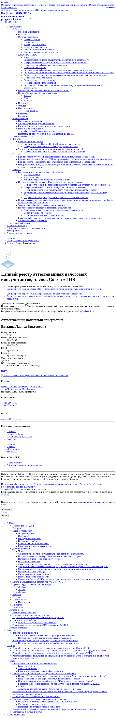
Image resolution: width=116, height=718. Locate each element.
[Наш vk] (2, 494)
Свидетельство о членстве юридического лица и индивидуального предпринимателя (65, 75)
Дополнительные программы (38, 213)
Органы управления (28, 37)
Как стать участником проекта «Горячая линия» (47, 179)
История (22, 34)
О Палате (17, 29)
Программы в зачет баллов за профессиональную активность (53, 210)
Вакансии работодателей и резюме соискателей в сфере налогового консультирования (60, 218)
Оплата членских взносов (101, 5)
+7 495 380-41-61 (9, 7)
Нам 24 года (7, 13)
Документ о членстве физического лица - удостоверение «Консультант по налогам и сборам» (69, 72)
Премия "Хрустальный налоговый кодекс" (38, 93)
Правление (29, 42)
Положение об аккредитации (38, 77)
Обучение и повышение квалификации (56, 5)
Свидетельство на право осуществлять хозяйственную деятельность (56, 60)
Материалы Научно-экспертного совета (43, 131)
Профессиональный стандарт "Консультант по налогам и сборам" (55, 62)
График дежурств (32, 174)
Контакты (23, 113)
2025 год (28, 100)
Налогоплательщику (26, 5)
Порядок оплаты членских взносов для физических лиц (51, 146)
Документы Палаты (27, 55)
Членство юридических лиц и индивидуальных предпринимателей (50, 149)
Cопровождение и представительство (36, 123)
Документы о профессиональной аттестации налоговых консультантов (58, 70)
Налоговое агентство (22, 136)
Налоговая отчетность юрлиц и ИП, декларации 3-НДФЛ (46, 134)
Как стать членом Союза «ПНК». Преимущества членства (52, 144)
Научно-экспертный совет (30, 128)
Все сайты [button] (6, 2)
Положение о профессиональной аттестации (45, 65)
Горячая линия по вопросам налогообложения (40, 172)
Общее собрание (32, 39)
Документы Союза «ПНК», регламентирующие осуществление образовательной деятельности (63, 579)
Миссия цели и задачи (28, 32)
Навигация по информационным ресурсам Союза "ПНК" (16, 16)
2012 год (28, 95)
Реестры (16, 154)
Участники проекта (33, 177)
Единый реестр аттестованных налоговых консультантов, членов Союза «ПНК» (57, 157)
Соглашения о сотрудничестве (32, 220)
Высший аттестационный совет (39, 49)
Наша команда (25, 108)
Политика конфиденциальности (17, 484)
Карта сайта (30, 487)
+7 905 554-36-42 (9, 405)
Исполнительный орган (35, 47)
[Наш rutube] (5, 494)
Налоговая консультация (30, 121)
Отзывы (22, 106)
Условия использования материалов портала (56, 484)
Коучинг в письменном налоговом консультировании (44, 126)
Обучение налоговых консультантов (24, 465)
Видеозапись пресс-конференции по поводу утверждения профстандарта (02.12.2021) (65, 192)
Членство (17, 139)
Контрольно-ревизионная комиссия (41, 52)
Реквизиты (23, 116)
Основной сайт (8, 5)
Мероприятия (82, 5)
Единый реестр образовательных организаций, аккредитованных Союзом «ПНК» (57, 162)
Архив (27, 195)
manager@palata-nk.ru (11, 419)
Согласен (6, 510)
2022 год (28, 98)
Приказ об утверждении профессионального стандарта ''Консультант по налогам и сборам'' (68, 185)
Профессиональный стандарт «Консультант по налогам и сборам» (50, 182)
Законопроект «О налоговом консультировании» (41, 205)
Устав (26, 57)
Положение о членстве (35, 67)
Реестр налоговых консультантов (23, 240)
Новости (22, 103)
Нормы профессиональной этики (40, 83)
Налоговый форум (21, 223)
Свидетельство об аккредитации (39, 80)
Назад (4, 370)
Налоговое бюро (20, 118)
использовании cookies (94, 502)
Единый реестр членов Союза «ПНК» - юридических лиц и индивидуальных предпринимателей (65, 159)
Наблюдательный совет (35, 44)
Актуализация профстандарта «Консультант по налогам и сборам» (56, 197)
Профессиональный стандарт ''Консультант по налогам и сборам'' (55, 187)
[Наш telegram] (8, 494)
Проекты (16, 169)
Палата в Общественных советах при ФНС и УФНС (43, 90)
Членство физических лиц (30, 141)
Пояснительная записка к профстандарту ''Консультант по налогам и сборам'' (61, 190)
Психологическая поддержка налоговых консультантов (44, 208)
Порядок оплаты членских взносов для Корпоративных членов (54, 151)
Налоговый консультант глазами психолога (44, 215)
